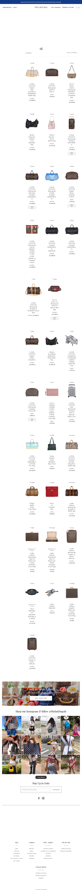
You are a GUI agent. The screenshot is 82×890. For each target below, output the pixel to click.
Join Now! (56, 789)
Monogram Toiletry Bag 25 (52, 87)
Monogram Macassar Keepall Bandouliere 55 (32, 193)
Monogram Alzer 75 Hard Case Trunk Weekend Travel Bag (52, 557)
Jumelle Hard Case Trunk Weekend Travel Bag (72, 610)
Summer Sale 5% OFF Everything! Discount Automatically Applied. (41, 2)
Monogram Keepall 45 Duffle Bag (72, 507)
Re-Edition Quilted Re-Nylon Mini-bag (52, 356)
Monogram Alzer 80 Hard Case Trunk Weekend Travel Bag (32, 557)
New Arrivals (7, 7)
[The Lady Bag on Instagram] (43, 798)
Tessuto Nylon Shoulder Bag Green (51, 460)
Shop (15, 7)
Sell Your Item (41, 698)
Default (72, 52)
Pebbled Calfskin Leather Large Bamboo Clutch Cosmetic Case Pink (51, 410)
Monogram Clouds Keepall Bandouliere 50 (52, 193)
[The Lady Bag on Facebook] (39, 798)
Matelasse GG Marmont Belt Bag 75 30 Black (32, 611)
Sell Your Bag (56, 7)
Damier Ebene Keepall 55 (32, 356)
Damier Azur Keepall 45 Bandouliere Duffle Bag (32, 89)
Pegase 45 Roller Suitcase (32, 660)
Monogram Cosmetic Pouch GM (32, 407)
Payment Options (68, 7)
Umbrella (52, 606)
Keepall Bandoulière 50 (71, 245)
